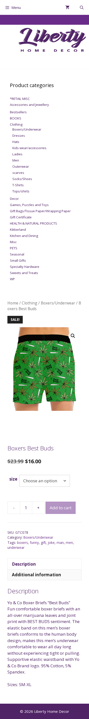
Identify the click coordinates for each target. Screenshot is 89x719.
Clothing (29, 303)
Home (12, 303)
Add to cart (60, 507)
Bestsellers (18, 112)
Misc (13, 242)
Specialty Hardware (24, 266)
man (60, 542)
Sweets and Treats (24, 273)
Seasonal (17, 254)
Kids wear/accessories (29, 148)
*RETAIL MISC (20, 98)
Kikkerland (18, 229)
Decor (14, 198)
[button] (72, 335)
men (69, 542)
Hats (15, 141)
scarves (18, 172)
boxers (22, 542)
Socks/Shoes (22, 179)
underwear (15, 547)
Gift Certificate (21, 217)
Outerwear (20, 166)
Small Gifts (18, 260)
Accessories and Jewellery (29, 104)
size (13, 479)
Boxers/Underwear (58, 303)
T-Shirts (18, 185)
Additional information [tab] (36, 575)
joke (51, 542)
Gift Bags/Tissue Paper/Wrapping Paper (40, 211)
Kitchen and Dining (24, 235)
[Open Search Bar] (81, 7)
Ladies (17, 154)
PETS (13, 248)
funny (34, 542)
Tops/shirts (20, 191)
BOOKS (15, 118)
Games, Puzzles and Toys (29, 205)
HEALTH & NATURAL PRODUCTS (33, 223)
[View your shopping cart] (67, 7)
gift (43, 542)
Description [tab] (24, 564)
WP (12, 279)
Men (15, 160)
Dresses (18, 135)
